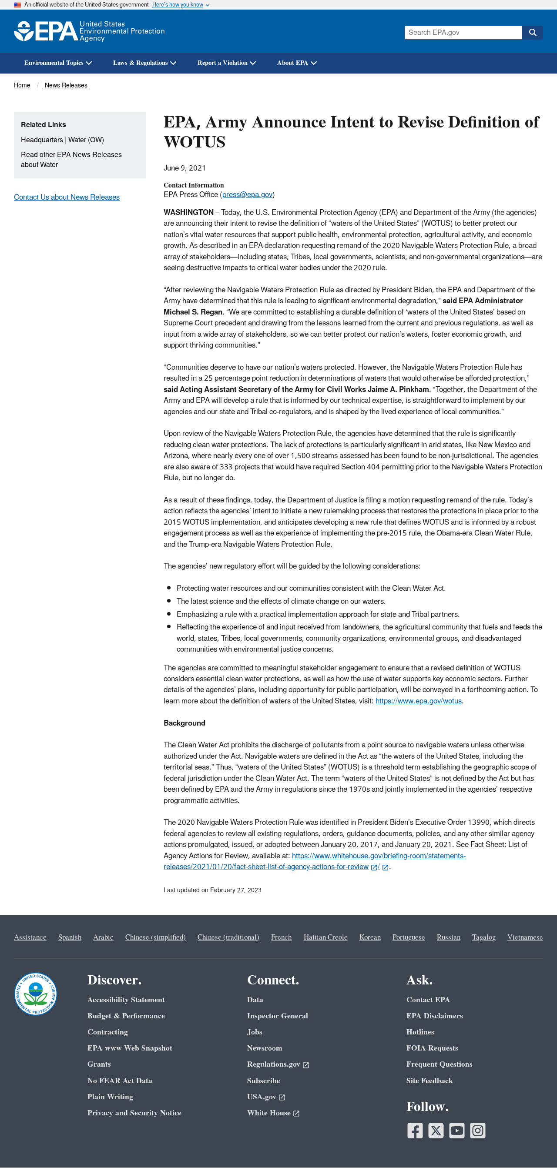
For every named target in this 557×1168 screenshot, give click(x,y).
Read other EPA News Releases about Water (71, 159)
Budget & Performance (126, 1016)
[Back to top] (533, 1144)
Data (255, 999)
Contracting (107, 1032)
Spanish (69, 937)
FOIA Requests (432, 1048)
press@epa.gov (247, 195)
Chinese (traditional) (228, 937)
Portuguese (409, 937)
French (281, 937)
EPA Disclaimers (434, 1016)
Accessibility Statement (126, 999)
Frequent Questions (439, 1064)
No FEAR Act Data (119, 1080)
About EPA (293, 63)
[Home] (89, 31)
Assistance (30, 937)
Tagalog (484, 937)
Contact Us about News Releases (67, 197)
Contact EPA (428, 999)
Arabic (103, 937)
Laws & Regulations (140, 63)
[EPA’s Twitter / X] (436, 1130)
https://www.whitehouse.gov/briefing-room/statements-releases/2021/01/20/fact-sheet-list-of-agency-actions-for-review (315, 861)
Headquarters (42, 140)
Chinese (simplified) (155, 937)
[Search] (532, 33)
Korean (370, 937)
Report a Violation (223, 63)
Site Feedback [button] (429, 1080)
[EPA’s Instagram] (478, 1130)
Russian (448, 937)
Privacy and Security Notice (134, 1113)
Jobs (254, 1032)
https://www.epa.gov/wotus (419, 701)
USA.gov (261, 1096)
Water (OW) (86, 140)
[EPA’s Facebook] (415, 1130)
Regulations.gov (273, 1064)
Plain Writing (110, 1096)
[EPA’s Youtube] (457, 1130)
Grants (99, 1064)
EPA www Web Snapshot (129, 1048)
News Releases (66, 85)
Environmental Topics (54, 63)
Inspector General (277, 1016)
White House (269, 1113)
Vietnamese (525, 937)
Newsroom (264, 1048)
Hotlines (420, 1032)
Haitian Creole (326, 937)
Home (22, 85)
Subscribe (263, 1080)
